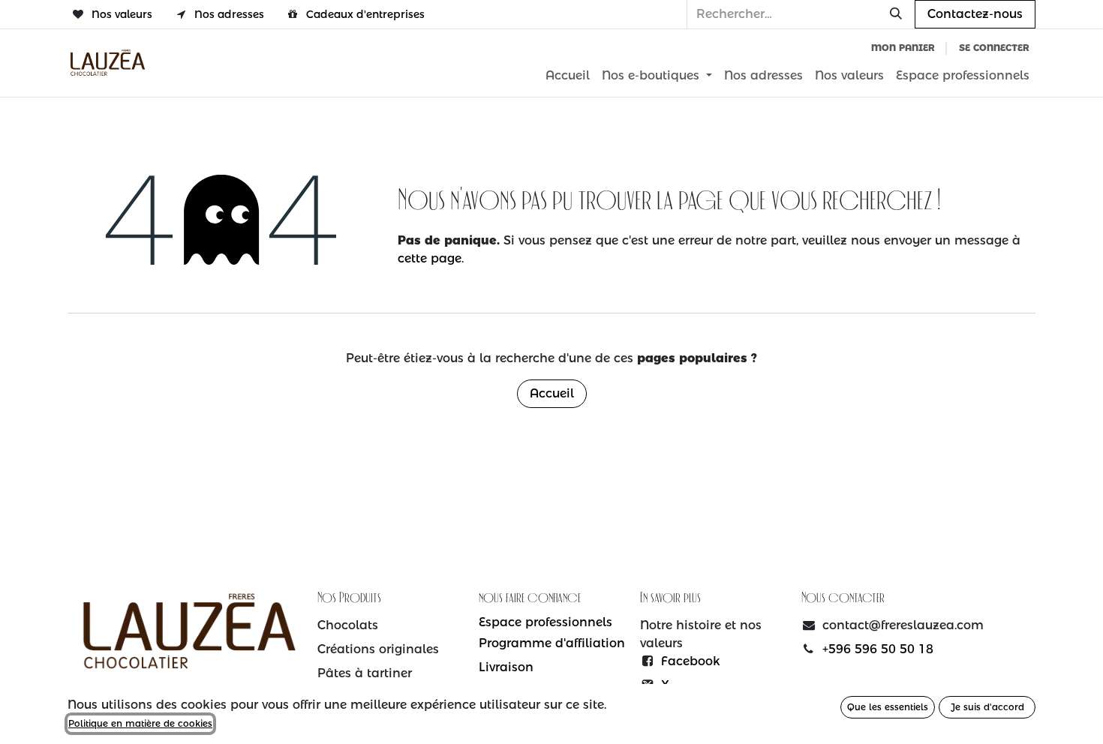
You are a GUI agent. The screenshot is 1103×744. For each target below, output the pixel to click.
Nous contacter (843, 598)
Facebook (690, 661)
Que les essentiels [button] (887, 706)
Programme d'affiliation (552, 643)
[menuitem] (567, 76)
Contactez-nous (975, 14)
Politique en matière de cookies (140, 723)
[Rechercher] (896, 14)
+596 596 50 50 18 (877, 649)
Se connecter (994, 47)
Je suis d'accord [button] (987, 706)
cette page (429, 258)
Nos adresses (229, 14)
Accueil (552, 393)
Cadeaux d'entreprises (365, 14)
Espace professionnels (545, 622)
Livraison (506, 667)
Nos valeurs (122, 14)
